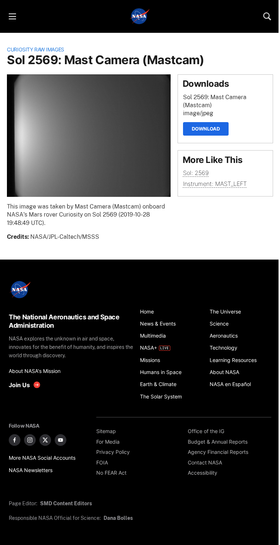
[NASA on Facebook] (14, 440)
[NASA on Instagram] (30, 440)
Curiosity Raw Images (35, 49)
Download (206, 129)
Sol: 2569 (196, 173)
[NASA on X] (45, 440)
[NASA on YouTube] (60, 440)
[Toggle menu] (12, 16)
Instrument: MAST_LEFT (215, 183)
